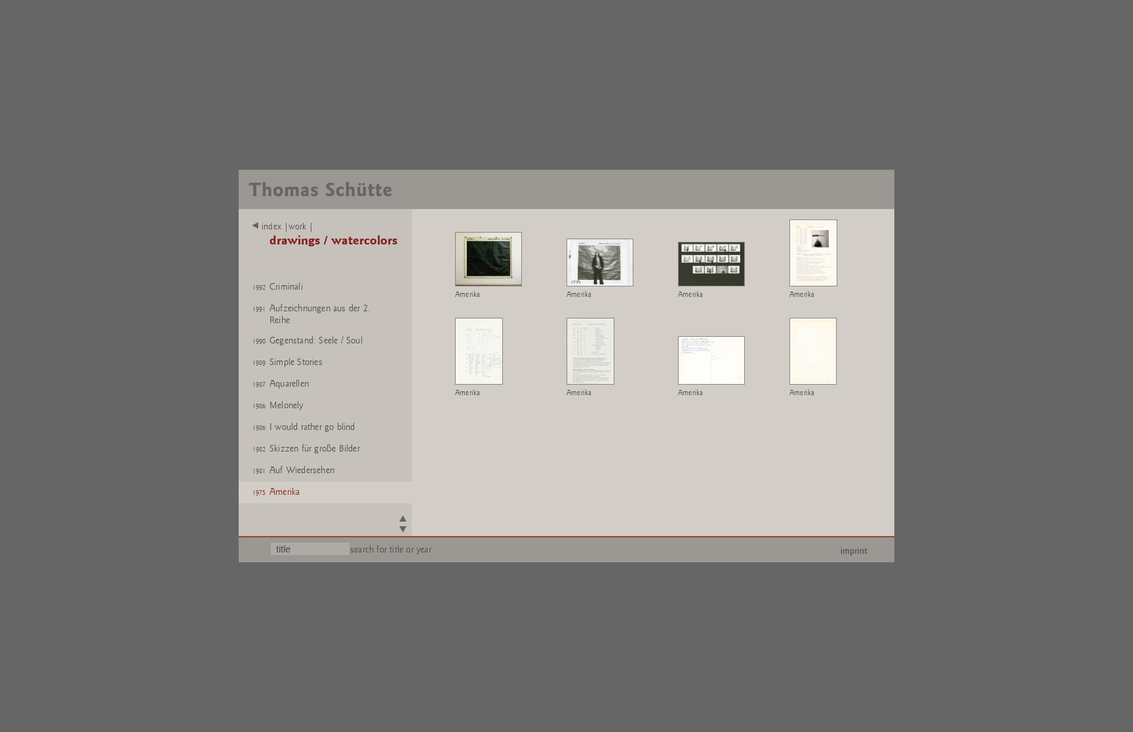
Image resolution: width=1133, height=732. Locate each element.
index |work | (288, 227)
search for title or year (390, 549)
